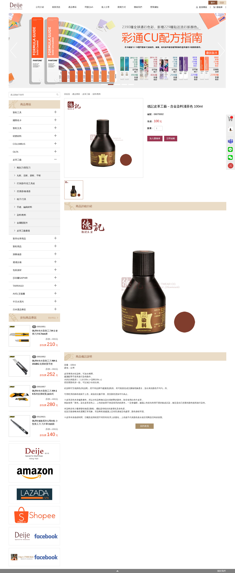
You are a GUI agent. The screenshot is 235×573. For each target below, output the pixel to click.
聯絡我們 (138, 7)
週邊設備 (17, 262)
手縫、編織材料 (24, 207)
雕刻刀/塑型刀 (23, 167)
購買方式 (122, 7)
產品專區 (72, 7)
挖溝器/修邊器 (23, 191)
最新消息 (56, 7)
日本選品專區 (19, 309)
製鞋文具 (17, 128)
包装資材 (17, 270)
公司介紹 (40, 7)
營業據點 (154, 7)
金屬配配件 (22, 223)
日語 (222, 2)
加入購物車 (154, 138)
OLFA (15, 152)
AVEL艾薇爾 (19, 294)
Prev (13, 50)
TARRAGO (18, 286)
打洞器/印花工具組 (26, 183)
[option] (103, 138)
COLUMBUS (19, 144)
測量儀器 (17, 254)
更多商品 (52, 318)
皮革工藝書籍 (23, 231)
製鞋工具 (17, 112)
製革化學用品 (19, 238)
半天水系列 (18, 301)
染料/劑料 (96, 94)
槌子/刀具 (21, 199)
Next (221, 50)
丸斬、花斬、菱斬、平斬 (29, 175)
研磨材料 (17, 136)
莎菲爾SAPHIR (20, 278)
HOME (16, 6)
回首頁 (67, 94)
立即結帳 (170, 138)
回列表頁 (144, 426)
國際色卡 (17, 120)
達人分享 (105, 7)
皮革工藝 (86, 94)
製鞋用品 (17, 246)
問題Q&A (89, 7)
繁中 (213, 2)
